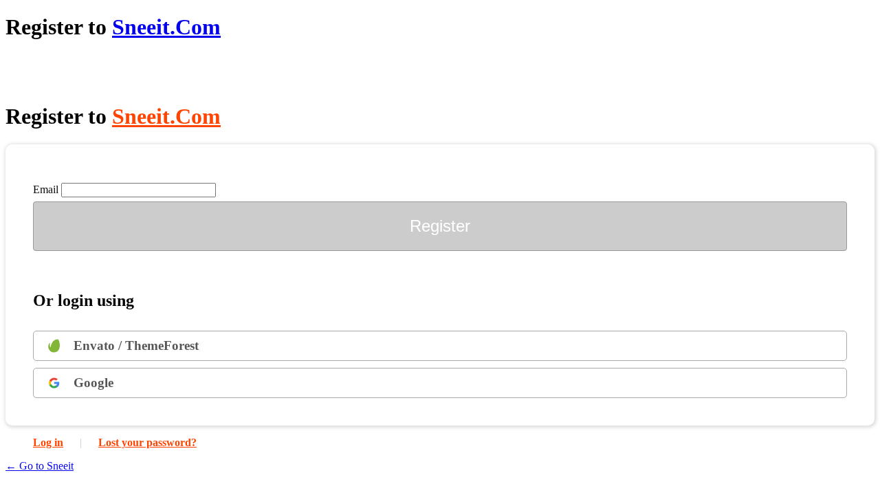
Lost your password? (147, 442)
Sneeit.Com (166, 26)
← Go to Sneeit (40, 466)
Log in (48, 442)
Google (93, 382)
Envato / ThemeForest (136, 345)
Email (45, 189)
